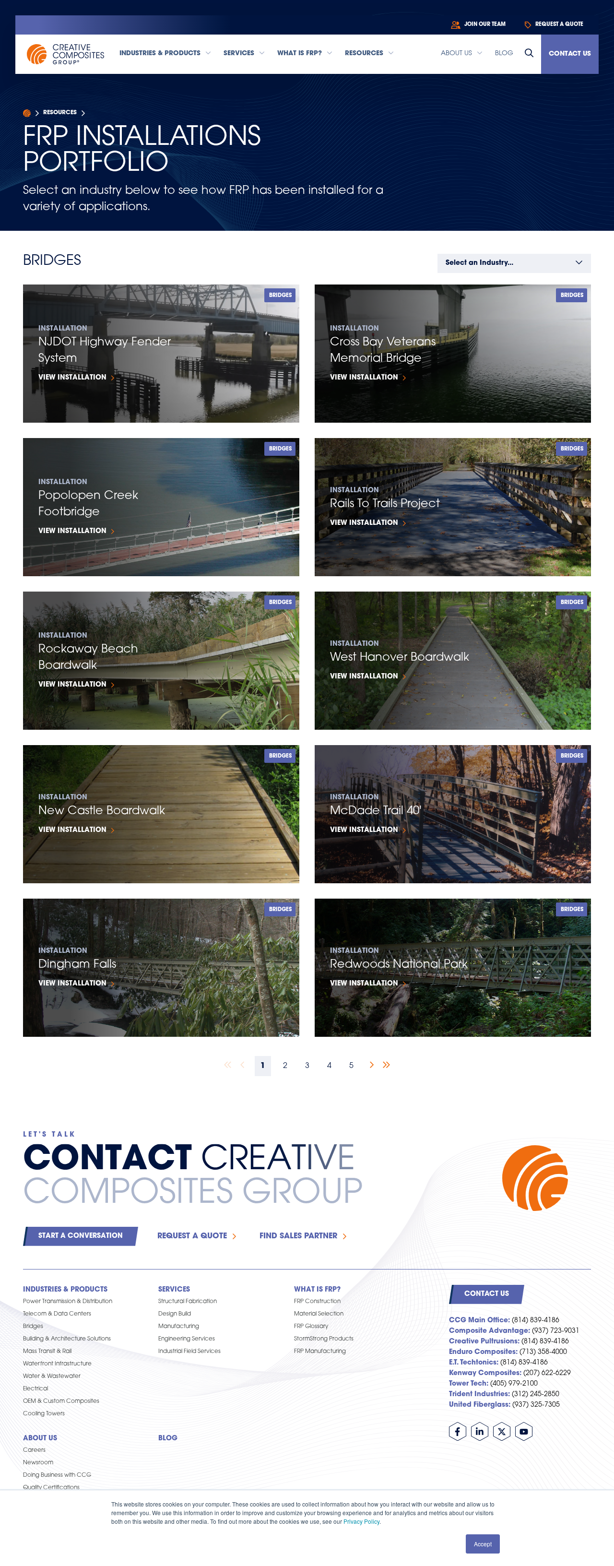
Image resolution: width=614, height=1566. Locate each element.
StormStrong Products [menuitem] (324, 1339)
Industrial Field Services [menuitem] (189, 1351)
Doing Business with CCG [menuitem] (57, 1475)
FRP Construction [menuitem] (317, 1302)
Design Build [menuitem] (174, 1314)
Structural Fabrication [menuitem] (187, 1302)
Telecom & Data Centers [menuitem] (57, 1314)
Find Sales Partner (298, 1236)
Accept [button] (483, 1544)
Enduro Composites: (483, 1352)
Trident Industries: (479, 1394)
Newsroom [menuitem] (38, 1463)
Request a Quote (192, 1236)
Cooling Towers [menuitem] (44, 1414)
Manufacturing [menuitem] (178, 1326)
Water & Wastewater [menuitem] (52, 1376)
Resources (60, 113)
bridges (280, 295)
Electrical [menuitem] (35, 1389)
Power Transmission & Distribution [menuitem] (67, 1302)
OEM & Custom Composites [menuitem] (61, 1401)
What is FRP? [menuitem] (317, 1289)
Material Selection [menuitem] (318, 1314)
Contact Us (570, 54)
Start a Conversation (80, 1236)
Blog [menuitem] (167, 1438)
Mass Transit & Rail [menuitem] (47, 1351)
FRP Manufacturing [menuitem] (320, 1351)
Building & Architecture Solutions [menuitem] (67, 1339)
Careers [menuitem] (34, 1450)
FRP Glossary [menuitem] (311, 1326)
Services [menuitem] (174, 1289)
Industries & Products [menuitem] (65, 1289)
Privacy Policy (361, 1521)
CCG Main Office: (479, 1320)
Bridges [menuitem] (33, 1326)
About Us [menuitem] (40, 1438)
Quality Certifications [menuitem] (51, 1488)
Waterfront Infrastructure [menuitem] (57, 1364)
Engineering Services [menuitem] (186, 1339)
